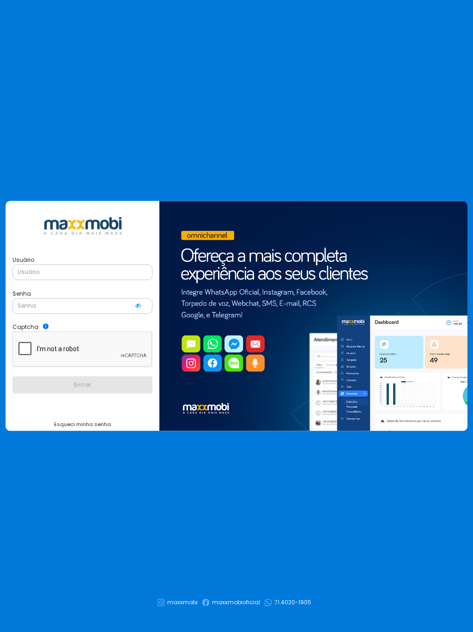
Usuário (23, 260)
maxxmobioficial (236, 602)
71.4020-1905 (292, 602)
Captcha (25, 327)
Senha (21, 293)
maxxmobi (182, 602)
